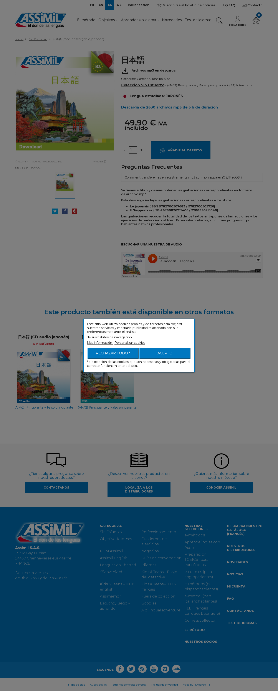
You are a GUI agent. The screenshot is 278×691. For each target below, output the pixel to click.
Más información (100, 343)
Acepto (164, 353)
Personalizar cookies (129, 343)
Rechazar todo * (113, 353)
